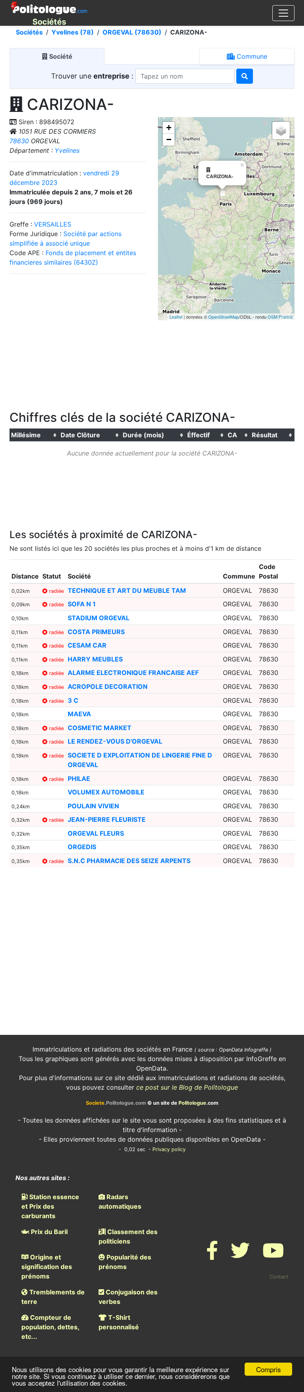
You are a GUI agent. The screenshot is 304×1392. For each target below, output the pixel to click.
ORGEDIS (82, 847)
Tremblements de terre (53, 1296)
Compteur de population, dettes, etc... (50, 1326)
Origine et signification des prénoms (46, 1266)
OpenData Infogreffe (243, 1050)
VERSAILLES (52, 224)
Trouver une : (93, 76)
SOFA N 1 (82, 604)
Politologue (192, 1103)
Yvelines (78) (72, 32)
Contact (279, 1277)
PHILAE (79, 779)
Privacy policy (169, 1149)
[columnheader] (34, 435)
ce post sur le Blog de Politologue (187, 1087)
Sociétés (29, 32)
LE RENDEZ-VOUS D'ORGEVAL (115, 741)
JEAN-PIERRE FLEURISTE (107, 819)
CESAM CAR (87, 645)
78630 (19, 141)
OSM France (280, 316)
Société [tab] (60, 56)
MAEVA (79, 714)
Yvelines (67, 150)
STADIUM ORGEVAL (98, 618)
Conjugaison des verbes (128, 1296)
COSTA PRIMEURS (96, 632)
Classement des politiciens (128, 1236)
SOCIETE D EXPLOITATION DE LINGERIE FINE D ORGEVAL (140, 760)
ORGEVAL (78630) (132, 32)
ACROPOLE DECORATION (108, 686)
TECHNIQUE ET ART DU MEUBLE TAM (127, 590)
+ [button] (168, 128)
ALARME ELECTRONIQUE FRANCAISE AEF (133, 673)
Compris (268, 1369)
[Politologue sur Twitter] (240, 1255)
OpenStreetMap (223, 316)
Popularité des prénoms (125, 1262)
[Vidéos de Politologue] (273, 1255)
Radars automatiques (120, 1201)
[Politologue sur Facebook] (212, 1255)
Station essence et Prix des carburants (50, 1206)
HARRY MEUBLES (95, 659)
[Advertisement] (78, 339)
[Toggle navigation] (283, 13)
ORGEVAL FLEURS (96, 833)
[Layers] (281, 130)
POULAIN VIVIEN (93, 806)
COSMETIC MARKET (99, 728)
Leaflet (175, 316)
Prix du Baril (48, 1232)
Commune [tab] (251, 56)
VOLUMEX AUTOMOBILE (106, 792)
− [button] (168, 139)
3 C (73, 700)
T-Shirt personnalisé (119, 1322)
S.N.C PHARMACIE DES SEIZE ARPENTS (129, 861)
